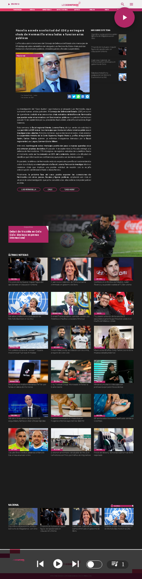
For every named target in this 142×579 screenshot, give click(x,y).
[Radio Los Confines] (123, 6)
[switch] (94, 564)
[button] (28, 189)
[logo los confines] (71, 6)
